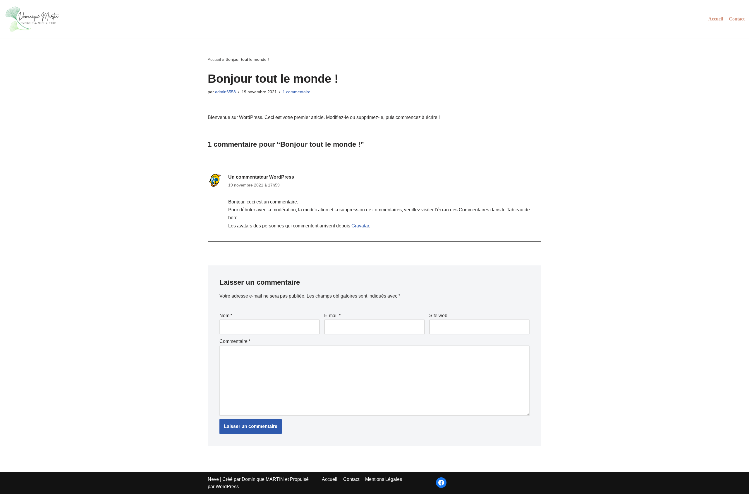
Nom (225, 315)
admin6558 (225, 91)
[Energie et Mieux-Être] (33, 19)
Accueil (715, 18)
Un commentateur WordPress (261, 177)
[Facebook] (441, 482)
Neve (213, 479)
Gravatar (360, 225)
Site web (438, 315)
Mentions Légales (383, 479)
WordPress (227, 486)
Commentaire (234, 341)
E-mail (332, 315)
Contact (737, 18)
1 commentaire (296, 91)
